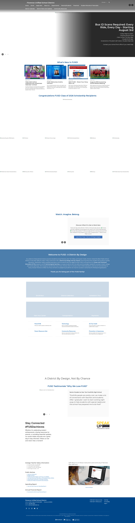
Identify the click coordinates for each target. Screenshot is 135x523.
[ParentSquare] (58, 519)
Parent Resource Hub (41, 331)
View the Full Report (89, 487)
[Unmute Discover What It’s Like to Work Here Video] (62, 242)
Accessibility (107, 501)
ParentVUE (38, 324)
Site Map (106, 499)
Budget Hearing (30, 475)
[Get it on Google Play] (67, 520)
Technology (65, 324)
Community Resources (69, 331)
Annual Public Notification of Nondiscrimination (37, 479)
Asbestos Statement (32, 474)
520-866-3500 (32, 503)
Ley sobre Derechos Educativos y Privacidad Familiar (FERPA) (40, 478)
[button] (104, 2)
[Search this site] (109, 2)
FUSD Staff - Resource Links (96, 499)
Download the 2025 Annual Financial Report (36, 491)
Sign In (105, 503)
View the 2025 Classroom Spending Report (36, 486)
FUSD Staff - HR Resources (96, 501)
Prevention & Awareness (96, 331)
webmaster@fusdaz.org (33, 504)
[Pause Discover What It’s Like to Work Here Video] (65, 242)
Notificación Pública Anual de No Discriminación (37, 480)
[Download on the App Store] (76, 520)
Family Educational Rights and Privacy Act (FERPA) (38, 476)
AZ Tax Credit (93, 324)
